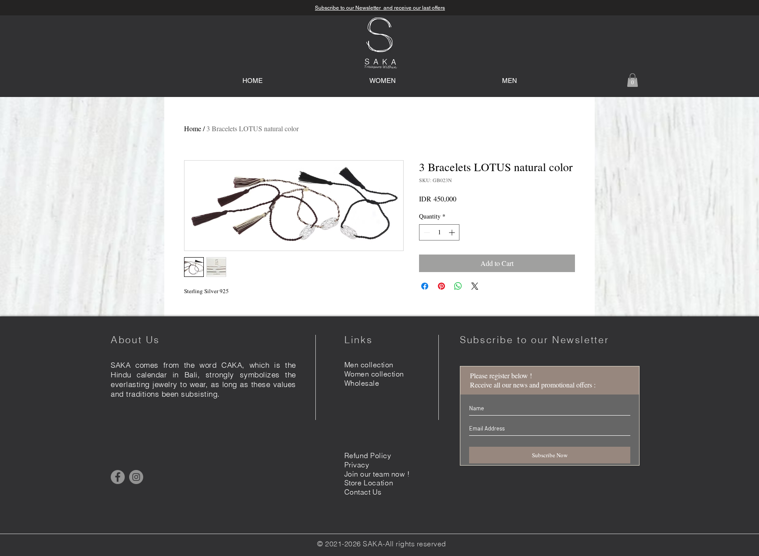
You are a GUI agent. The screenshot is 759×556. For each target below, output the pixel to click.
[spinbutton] (439, 232)
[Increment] (452, 232)
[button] (632, 80)
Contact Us (363, 492)
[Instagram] (136, 477)
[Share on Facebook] (424, 286)
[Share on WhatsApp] (458, 286)
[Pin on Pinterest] (441, 286)
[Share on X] (475, 286)
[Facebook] (118, 477)
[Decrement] (425, 232)
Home (192, 128)
